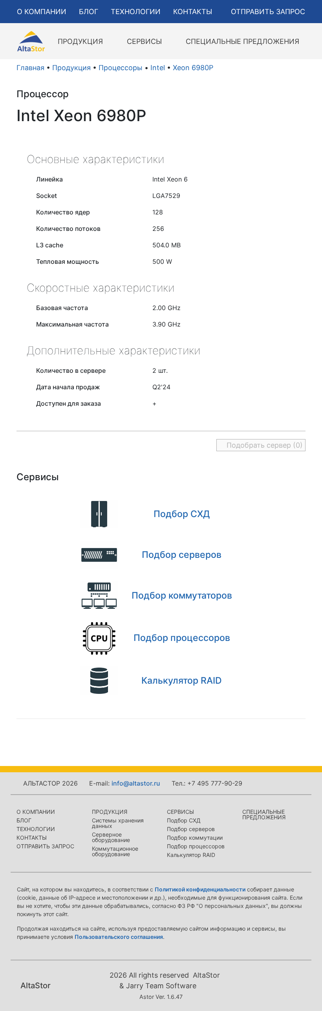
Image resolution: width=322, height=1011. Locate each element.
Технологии (35, 829)
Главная (30, 68)
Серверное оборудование (111, 837)
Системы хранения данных (118, 823)
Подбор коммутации (195, 837)
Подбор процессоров (196, 846)
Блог (23, 820)
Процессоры (121, 68)
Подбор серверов (191, 829)
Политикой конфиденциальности (200, 889)
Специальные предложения (263, 814)
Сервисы (180, 811)
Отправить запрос (45, 846)
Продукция (71, 68)
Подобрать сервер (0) (264, 445)
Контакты (31, 837)
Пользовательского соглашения (119, 936)
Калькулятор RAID (191, 854)
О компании (35, 811)
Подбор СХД (184, 820)
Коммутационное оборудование (115, 851)
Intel (157, 68)
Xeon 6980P (193, 68)
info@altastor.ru (136, 783)
